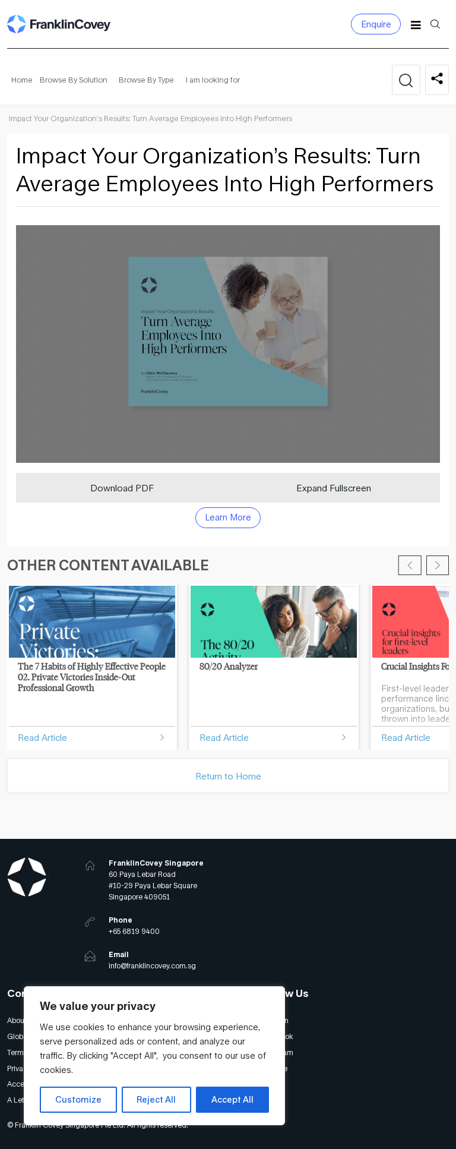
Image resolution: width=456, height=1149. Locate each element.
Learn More (228, 517)
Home (22, 79)
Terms (17, 1052)
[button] (410, 565)
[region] (154, 1055)
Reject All (156, 1099)
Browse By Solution (73, 79)
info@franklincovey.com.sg (152, 965)
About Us (22, 1020)
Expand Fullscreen (333, 487)
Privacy (19, 1068)
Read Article (42, 737)
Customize (78, 1099)
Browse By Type (146, 79)
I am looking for (213, 79)
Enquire (376, 24)
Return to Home (228, 776)
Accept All (232, 1099)
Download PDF (122, 487)
